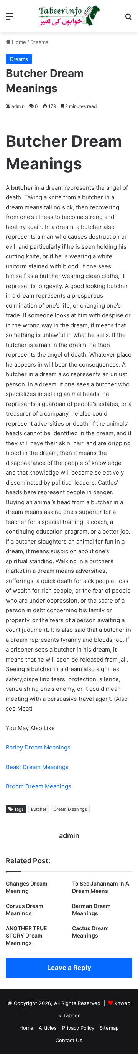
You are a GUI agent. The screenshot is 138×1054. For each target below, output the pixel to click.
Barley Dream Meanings (38, 747)
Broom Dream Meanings (38, 786)
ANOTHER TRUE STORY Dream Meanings (26, 935)
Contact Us (69, 1040)
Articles (48, 1028)
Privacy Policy (78, 1028)
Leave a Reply (69, 967)
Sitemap (109, 1028)
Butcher (38, 809)
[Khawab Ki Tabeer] (69, 16)
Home (18, 42)
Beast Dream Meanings (37, 767)
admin (18, 106)
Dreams (39, 42)
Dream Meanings (70, 809)
